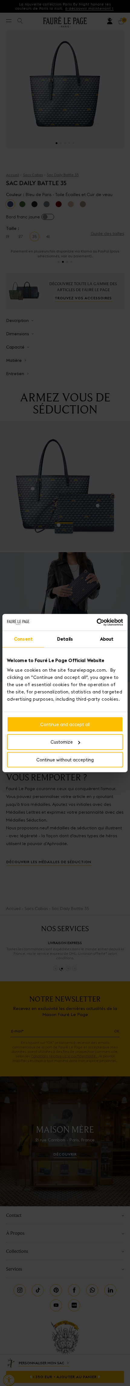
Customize (61, 742)
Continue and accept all (65, 724)
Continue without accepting (65, 760)
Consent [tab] (23, 639)
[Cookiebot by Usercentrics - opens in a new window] (96, 622)
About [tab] (107, 639)
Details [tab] (65, 639)
